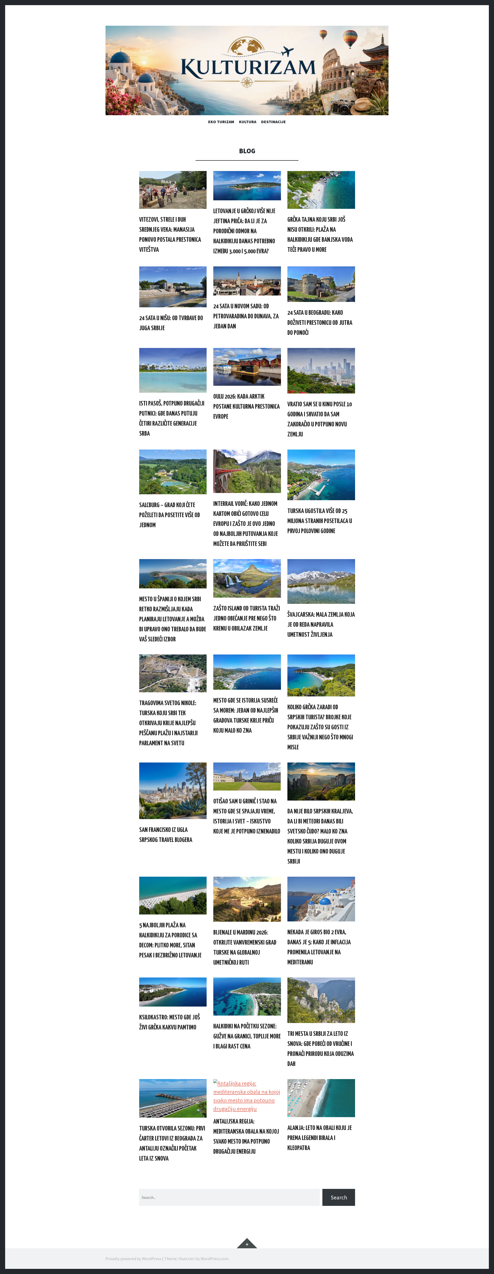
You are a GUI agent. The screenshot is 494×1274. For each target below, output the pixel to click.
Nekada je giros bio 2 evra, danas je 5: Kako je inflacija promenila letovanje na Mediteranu (319, 947)
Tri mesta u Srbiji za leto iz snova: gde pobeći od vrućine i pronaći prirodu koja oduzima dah (320, 1049)
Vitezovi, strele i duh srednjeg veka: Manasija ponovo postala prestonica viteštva (170, 235)
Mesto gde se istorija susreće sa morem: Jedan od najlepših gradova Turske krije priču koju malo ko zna (245, 716)
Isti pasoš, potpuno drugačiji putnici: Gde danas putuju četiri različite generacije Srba (171, 419)
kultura (247, 121)
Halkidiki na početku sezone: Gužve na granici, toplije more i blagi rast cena (247, 1037)
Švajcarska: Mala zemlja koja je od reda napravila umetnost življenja (321, 625)
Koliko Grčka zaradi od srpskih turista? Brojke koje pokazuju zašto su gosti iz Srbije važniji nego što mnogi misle (320, 727)
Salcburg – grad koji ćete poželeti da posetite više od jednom (169, 515)
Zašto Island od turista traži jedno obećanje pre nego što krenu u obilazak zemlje (246, 619)
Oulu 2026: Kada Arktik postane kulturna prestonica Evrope (246, 407)
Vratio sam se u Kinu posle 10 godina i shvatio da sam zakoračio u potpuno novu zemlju (319, 419)
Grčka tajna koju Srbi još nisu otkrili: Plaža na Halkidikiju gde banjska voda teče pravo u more (320, 235)
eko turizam (221, 121)
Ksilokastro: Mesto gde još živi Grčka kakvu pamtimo (169, 1023)
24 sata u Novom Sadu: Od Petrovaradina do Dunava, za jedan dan (246, 316)
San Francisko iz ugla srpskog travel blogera (165, 835)
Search (339, 1197)
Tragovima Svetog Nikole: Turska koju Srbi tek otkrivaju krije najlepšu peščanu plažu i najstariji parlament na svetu (168, 723)
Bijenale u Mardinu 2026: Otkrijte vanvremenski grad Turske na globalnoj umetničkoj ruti (244, 948)
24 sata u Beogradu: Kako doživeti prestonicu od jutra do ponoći (319, 323)
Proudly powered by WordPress (133, 1258)
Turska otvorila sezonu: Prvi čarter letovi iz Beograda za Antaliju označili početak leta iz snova (172, 1144)
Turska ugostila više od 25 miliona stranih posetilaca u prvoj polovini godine (319, 521)
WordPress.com (214, 1258)
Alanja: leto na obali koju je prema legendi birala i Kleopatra (319, 1138)
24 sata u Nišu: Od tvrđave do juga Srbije (171, 323)
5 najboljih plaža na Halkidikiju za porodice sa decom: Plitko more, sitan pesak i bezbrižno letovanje (170, 940)
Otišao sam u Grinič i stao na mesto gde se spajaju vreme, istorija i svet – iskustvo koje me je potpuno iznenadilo (246, 817)
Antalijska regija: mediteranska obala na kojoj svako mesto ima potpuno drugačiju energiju (246, 1137)
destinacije (273, 121)
